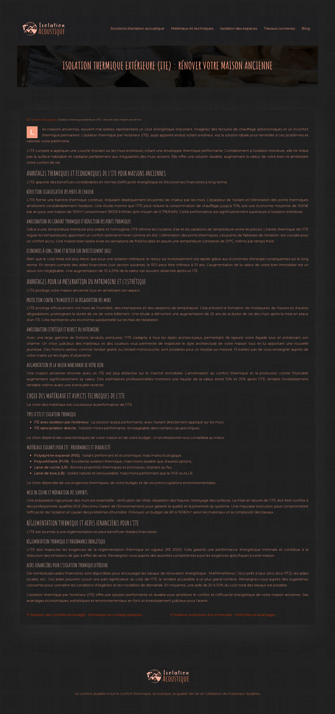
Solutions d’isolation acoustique (137, 28)
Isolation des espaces (238, 28)
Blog (306, 28)
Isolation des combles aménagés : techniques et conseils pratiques (86, 615)
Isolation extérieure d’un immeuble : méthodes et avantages (224, 615)
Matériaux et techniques (192, 28)
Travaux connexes (279, 28)
